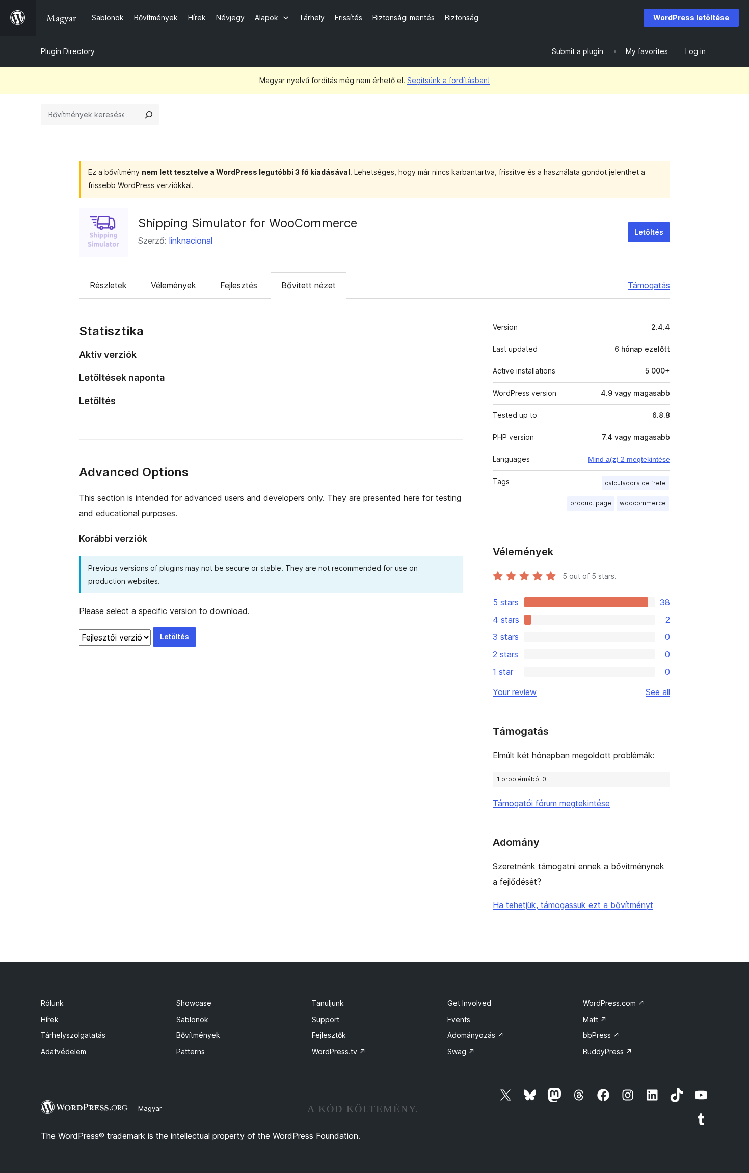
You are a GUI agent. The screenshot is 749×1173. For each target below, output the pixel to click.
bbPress (601, 1035)
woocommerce (643, 503)
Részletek (108, 285)
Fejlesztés (238, 285)
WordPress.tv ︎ (339, 1051)
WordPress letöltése (691, 17)
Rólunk (52, 1003)
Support (325, 1019)
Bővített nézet (308, 285)
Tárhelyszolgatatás (73, 1035)
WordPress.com (614, 1003)
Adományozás (475, 1035)
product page (590, 503)
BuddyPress (607, 1051)
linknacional (190, 240)
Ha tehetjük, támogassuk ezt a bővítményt (573, 905)
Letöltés (648, 232)
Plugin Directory (68, 51)
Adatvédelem (63, 1051)
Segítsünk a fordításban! (448, 80)
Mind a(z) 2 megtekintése (629, 459)
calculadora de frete (635, 483)
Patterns (190, 1051)
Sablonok (192, 1019)
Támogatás (649, 285)
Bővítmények (198, 1035)
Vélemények (173, 285)
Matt (595, 1019)
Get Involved (469, 1003)
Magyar (150, 1108)
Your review (515, 692)
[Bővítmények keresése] (149, 114)
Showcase (193, 1003)
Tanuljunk (328, 1003)
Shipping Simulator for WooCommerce (247, 223)
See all (658, 692)
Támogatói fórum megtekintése (551, 803)
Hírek (50, 1019)
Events (458, 1019)
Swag (461, 1051)
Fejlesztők (329, 1035)
